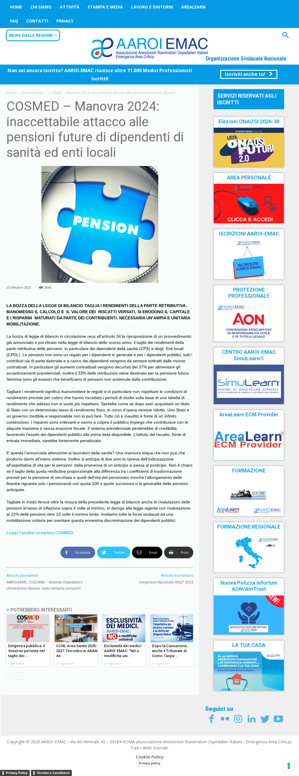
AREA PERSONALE (249, 177)
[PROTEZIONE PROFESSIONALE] (249, 322)
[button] (285, 36)
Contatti (37, 21)
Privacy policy (149, 763)
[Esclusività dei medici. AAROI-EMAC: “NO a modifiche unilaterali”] (123, 628)
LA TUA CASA (248, 645)
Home (16, 7)
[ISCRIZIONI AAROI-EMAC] (249, 259)
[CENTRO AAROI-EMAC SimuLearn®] (249, 384)
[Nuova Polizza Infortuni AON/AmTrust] (249, 615)
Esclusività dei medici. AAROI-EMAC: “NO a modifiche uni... (123, 651)
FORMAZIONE (249, 470)
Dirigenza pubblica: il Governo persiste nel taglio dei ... (26, 651)
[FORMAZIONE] (249, 496)
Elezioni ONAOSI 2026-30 (248, 121)
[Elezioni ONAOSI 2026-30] (249, 147)
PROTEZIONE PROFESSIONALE (249, 293)
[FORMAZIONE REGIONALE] (249, 552)
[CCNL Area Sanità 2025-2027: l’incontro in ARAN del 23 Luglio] (76, 628)
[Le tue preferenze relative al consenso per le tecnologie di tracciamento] (288, 765)
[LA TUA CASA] (249, 671)
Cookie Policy (150, 757)
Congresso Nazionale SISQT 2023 (166, 582)
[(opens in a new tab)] (249, 203)
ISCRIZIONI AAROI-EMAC (249, 234)
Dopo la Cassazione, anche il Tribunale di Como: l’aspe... (170, 651)
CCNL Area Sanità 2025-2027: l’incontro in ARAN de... (76, 651)
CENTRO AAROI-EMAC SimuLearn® (249, 355)
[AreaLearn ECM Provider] (249, 440)
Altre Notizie (32, 92)
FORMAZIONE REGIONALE (248, 527)
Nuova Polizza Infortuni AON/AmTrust (248, 586)
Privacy (64, 21)
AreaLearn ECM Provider (249, 414)
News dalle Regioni (31, 35)
